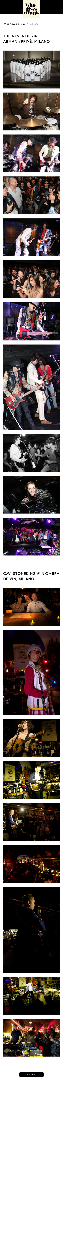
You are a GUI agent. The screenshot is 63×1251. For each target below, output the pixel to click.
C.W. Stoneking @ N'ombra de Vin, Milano (31, 576)
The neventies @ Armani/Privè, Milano (26, 38)
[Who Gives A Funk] (31, 9)
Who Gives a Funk (14, 23)
